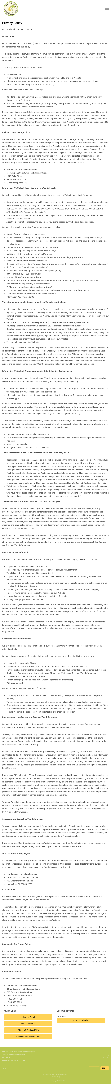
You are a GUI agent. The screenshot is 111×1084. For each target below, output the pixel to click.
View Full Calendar (80, 1020)
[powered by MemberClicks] (55, 1081)
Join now (94, 1068)
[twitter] (103, 1056)
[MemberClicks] (11, 8)
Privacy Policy (55, 1076)
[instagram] (107, 1056)
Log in (104, 1068)
